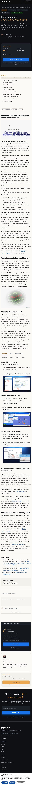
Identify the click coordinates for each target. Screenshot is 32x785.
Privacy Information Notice (7, 762)
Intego (23, 251)
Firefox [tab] (11, 357)
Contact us (3, 769)
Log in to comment (16, 611)
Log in (28, 1)
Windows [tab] (4, 353)
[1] (25, 187)
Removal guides (9, 7)
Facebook (3, 738)
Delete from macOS (7, 87)
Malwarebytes (5, 253)
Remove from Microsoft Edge (10, 91)
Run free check (16, 712)
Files (2, 749)
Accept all (5, 782)
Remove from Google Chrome (10, 98)
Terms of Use (4, 760)
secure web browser (18, 544)
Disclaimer (3, 765)
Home (2, 7)
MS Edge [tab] (4, 357)
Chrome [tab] (17, 357)
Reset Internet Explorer (8, 89)
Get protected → (16, 644)
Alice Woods (7, 34)
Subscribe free (16, 682)
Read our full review (16, 647)
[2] (10, 222)
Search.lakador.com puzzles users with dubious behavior (16, 77)
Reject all (12, 782)
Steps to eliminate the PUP (8, 82)
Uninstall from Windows (8, 84)
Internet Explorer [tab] (19, 353)
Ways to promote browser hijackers (10, 80)
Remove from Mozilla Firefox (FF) (11, 96)
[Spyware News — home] (6, 2)
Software (3, 746)
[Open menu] (23, 1)
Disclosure (3, 767)
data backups (20, 491)
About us (3, 757)
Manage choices (21, 782)
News (2, 751)
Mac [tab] (11, 353)
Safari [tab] (23, 357)
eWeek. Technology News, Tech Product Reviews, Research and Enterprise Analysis (17, 563)
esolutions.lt (10, 736)
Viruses (3, 744)
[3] (25, 345)
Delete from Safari (7, 101)
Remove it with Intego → (16, 59)
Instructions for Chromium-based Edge (11, 94)
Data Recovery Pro (17, 501)
